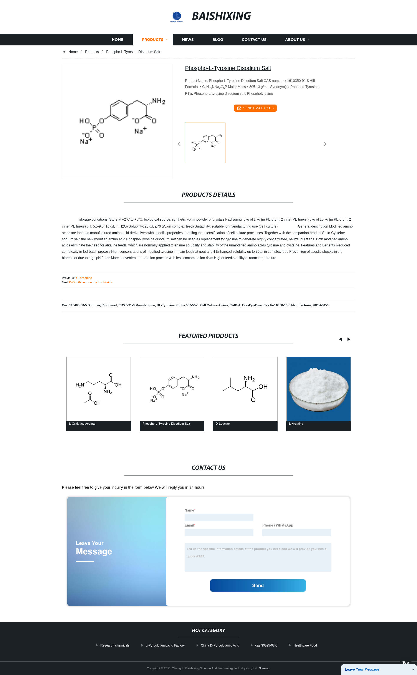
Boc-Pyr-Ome (252, 305)
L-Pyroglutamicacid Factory (165, 645)
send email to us (258, 108)
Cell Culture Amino (214, 305)
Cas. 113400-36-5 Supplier (81, 305)
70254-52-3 (321, 305)
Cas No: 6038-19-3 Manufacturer (287, 305)
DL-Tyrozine (166, 305)
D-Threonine (83, 277)
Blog (217, 40)
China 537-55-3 (187, 305)
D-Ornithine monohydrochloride (90, 282)
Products (152, 40)
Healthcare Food (305, 645)
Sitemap (264, 668)
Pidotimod (109, 305)
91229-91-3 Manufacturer (137, 305)
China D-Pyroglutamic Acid (220, 645)
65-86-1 (235, 305)
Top (405, 663)
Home (117, 40)
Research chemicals (115, 645)
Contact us (254, 40)
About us (295, 40)
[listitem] (208, 142)
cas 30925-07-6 (266, 645)
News (188, 40)
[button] (179, 144)
